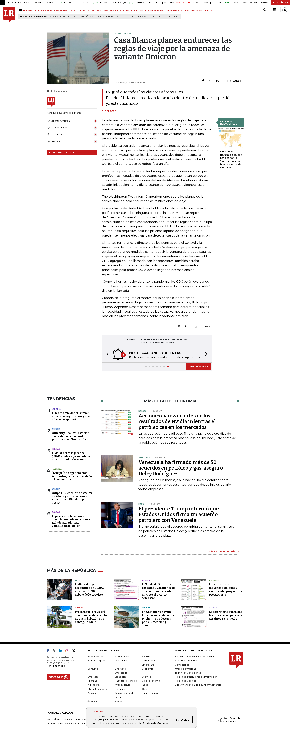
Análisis (146, 656)
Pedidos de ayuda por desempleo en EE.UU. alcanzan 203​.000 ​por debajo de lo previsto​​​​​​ (89, 589)
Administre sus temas (63, 152)
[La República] (9, 15)
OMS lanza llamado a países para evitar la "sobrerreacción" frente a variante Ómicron (231, 159)
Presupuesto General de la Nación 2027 (73, 16)
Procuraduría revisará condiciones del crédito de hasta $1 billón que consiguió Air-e (91, 617)
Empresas (92, 676)
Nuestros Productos (186, 660)
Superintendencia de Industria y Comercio (198, 684)
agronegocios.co (84, 719)
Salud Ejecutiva (150, 693)
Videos (118, 701)
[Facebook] (203, 81)
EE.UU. (78, 580)
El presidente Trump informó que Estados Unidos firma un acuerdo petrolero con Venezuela (178, 514)
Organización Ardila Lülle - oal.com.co (228, 719)
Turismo (146, 608)
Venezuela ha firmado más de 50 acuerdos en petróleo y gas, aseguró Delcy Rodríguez (180, 468)
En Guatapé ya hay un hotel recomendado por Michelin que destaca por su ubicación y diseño (158, 618)
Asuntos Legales (96, 660)
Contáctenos (182, 664)
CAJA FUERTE (174, 10)
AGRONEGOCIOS (113, 10)
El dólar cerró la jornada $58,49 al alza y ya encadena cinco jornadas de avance (71, 456)
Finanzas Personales (126, 680)
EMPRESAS (60, 10)
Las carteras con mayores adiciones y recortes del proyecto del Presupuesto (226, 589)
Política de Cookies (155, 723)
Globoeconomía (151, 680)
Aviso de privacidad (185, 668)
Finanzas (92, 680)
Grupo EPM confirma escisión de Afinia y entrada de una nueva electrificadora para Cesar (72, 497)
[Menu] (20, 10)
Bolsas (56, 449)
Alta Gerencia (122, 656)
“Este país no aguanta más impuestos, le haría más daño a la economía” (72, 476)
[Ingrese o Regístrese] (284, 9)
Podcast (91, 693)
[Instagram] (68, 651)
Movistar (142, 16)
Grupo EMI (173, 16)
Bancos (146, 580)
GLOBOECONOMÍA (89, 10)
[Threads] (75, 651)
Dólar (161, 16)
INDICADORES (193, 10)
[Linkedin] (217, 81)
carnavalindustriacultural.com (63, 723)
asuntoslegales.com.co (59, 719)
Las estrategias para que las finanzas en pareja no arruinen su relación (226, 615)
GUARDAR (235, 81)
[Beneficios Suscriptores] (274, 10)
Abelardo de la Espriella (111, 16)
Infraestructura (122, 684)
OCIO (73, 10)
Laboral (56, 409)
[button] (106, 354)
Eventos (146, 676)
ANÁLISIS (131, 10)
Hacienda (57, 469)
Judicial (79, 608)
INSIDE (208, 10)
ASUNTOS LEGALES (151, 10)
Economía (147, 668)
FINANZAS (29, 10)
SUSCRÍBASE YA (199, 366)
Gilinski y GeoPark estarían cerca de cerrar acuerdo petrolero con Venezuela (70, 436)
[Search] (264, 10)
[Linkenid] (62, 651)
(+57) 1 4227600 (56, 666)
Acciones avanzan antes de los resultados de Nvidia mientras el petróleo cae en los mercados (177, 421)
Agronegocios (95, 656)
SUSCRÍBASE (280, 2)
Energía (56, 429)
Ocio (144, 689)
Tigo (152, 16)
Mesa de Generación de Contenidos (194, 656)
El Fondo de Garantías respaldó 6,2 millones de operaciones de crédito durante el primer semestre (158, 591)
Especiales (120, 676)
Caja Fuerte (121, 660)
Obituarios (120, 689)
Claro (131, 16)
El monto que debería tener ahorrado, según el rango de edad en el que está (71, 416)
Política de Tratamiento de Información (196, 676)
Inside (145, 684)
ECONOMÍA (45, 10)
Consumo (92, 668)
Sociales (92, 701)
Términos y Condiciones (188, 672)
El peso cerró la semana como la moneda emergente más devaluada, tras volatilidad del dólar (71, 521)
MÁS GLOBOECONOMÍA (222, 551)
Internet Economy (97, 689)
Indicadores (93, 684)
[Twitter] (209, 81)
